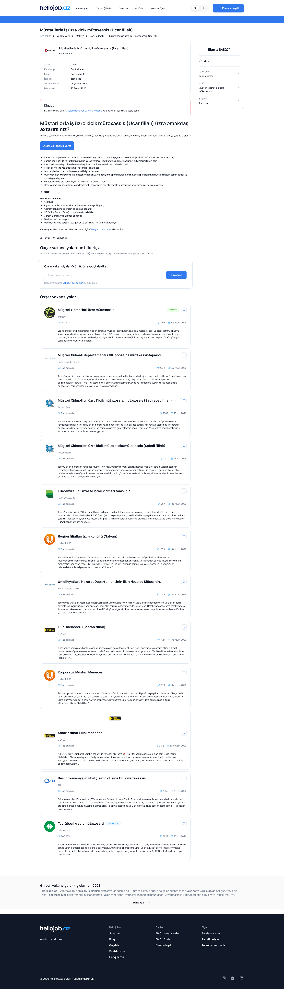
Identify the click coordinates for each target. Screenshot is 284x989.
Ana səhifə (45, 35)
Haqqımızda (116, 957)
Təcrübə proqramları (214, 945)
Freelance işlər (211, 933)
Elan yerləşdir (231, 8)
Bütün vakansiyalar (167, 933)
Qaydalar (114, 945)
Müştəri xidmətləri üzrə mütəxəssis (84, 110)
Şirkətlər (123, 8)
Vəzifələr (139, 8)
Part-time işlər (211, 939)
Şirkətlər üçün (157, 8)
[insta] (223, 978)
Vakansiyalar (82, 8)
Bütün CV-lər (163, 939)
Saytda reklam (118, 951)
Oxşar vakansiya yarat (57, 146)
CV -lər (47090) (104, 8)
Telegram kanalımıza (100, 229)
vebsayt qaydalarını (73, 282)
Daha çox (138, 902)
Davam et (176, 274)
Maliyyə (80, 35)
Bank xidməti (97, 35)
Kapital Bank (65, 53)
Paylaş (47, 237)
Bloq (112, 939)
